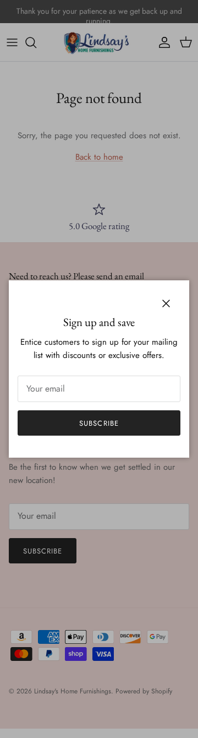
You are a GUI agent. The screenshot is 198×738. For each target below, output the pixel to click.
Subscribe (98, 423)
